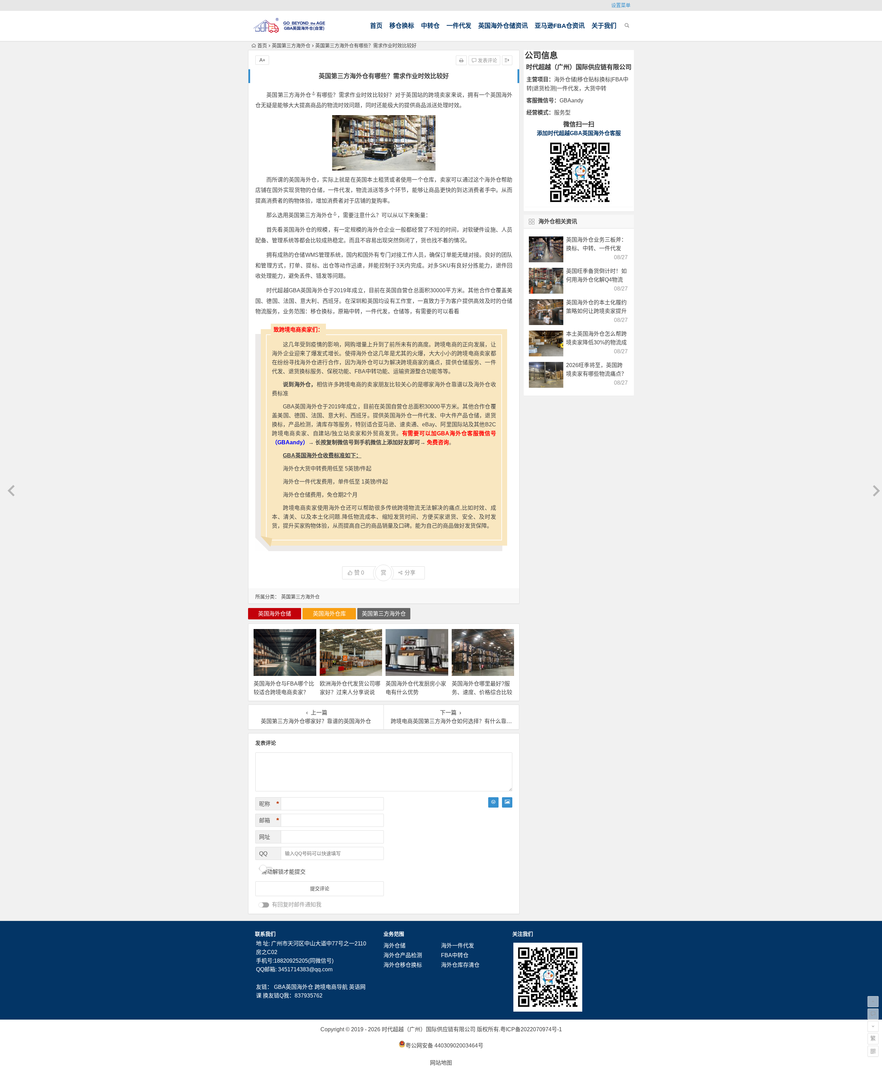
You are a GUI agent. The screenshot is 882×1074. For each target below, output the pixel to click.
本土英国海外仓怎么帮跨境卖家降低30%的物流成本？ (596, 342)
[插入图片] (507, 802)
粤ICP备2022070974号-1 (531, 1029)
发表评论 (486, 60)
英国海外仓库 (329, 614)
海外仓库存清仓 (460, 965)
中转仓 (430, 25)
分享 (410, 573)
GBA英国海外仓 (293, 987)
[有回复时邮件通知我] (264, 905)
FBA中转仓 (455, 955)
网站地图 (441, 1063)
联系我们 (265, 934)
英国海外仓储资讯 (503, 25)
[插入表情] (493, 802)
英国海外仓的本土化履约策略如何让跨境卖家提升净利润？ (596, 311)
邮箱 (269, 820)
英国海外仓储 (274, 614)
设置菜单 (620, 5)
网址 (264, 837)
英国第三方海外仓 (291, 45)
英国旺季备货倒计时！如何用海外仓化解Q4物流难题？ (596, 279)
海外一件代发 (457, 946)
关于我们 (604, 25)
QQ (263, 854)
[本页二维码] (873, 1051)
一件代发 (459, 25)
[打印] (461, 60)
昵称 (269, 804)
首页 (376, 25)
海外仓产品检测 (402, 955)
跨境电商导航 (331, 987)
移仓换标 (401, 25)
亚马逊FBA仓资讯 (560, 25)
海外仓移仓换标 (402, 965)
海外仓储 (394, 946)
